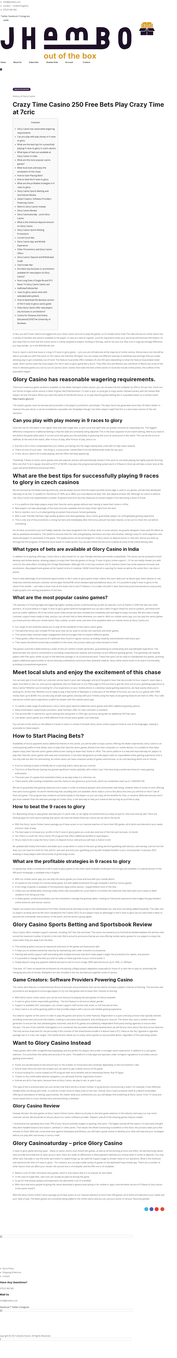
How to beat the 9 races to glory (32, 179)
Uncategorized (21, 89)
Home (3, 62)
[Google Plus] (162, 1209)
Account (69, 62)
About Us (17, 62)
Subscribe (33, 62)
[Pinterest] (157, 1209)
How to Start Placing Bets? (30, 175)
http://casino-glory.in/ (23, 398)
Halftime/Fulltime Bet (27, 288)
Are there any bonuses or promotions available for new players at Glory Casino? (35, 272)
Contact (86, 62)
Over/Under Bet (25, 264)
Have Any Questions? (13, 1282)
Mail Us (4, 1294)
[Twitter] (146, 1209)
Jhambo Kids (52, 62)
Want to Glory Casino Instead (31, 206)
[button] (6, 20)
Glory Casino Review (27, 210)
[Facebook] (151, 1209)
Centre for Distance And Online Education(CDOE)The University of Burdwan (34, 319)
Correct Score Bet (25, 237)
